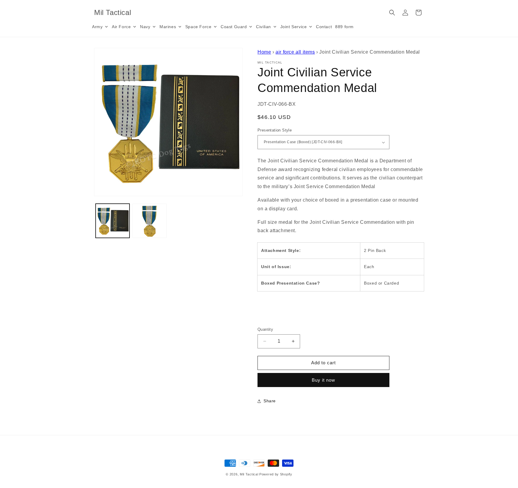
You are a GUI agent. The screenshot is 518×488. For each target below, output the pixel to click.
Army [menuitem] (97, 26)
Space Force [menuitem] (198, 26)
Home (264, 52)
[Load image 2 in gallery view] (149, 221)
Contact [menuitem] (324, 26)
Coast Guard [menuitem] (234, 26)
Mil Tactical (249, 474)
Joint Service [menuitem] (293, 26)
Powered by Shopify (275, 474)
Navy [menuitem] (145, 26)
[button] (392, 12)
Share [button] (269, 400)
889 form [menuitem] (344, 26)
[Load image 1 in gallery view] (113, 221)
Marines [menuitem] (167, 26)
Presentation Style (275, 130)
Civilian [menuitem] (263, 26)
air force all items (295, 52)
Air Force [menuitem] (121, 26)
